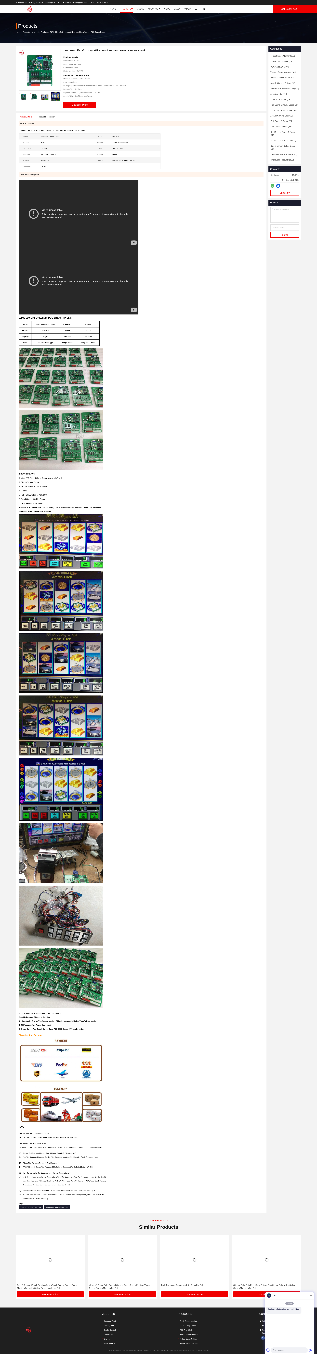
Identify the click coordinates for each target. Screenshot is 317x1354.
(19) (280, 99)
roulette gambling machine (31, 1207)
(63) (282, 78)
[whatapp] (272, 185)
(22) (282, 133)
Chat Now (284, 192)
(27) (283, 154)
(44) (279, 67)
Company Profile (110, 1321)
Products (125, 9)
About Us (153, 9)
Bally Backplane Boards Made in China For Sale (38, 1285)
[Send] (311, 1350)
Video (187, 9)
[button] (20, 1264)
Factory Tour (109, 1326)
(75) (281, 121)
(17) (284, 140)
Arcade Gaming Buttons (189, 1343)
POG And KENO (186, 1330)
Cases (177, 9)
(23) (281, 61)
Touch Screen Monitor (188, 1321)
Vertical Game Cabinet (188, 1339)
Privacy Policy (109, 1343)
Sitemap (107, 1339)
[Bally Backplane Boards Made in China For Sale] (50, 1260)
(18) (284, 105)
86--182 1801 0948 (100, 2)
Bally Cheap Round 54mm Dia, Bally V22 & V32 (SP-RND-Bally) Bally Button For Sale (192, 1286)
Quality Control (110, 1330)
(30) (283, 110)
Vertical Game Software (189, 1334)
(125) (282, 56)
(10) (281, 116)
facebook (263, 1338)
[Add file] (268, 1350)
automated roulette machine (57, 1207)
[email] (278, 185)
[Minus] (310, 1295)
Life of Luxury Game (188, 1326)
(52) (282, 83)
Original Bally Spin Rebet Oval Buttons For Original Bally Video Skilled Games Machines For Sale (120, 1286)
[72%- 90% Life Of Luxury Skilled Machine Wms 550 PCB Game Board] (40, 70)
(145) (283, 72)
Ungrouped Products (40, 32)
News (167, 9)
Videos (140, 9)
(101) (284, 89)
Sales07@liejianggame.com (76, 2)
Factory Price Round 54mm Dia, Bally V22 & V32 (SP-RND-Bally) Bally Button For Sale (264, 1286)
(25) (280, 127)
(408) (282, 160)
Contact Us (108, 1334)
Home (113, 9)
